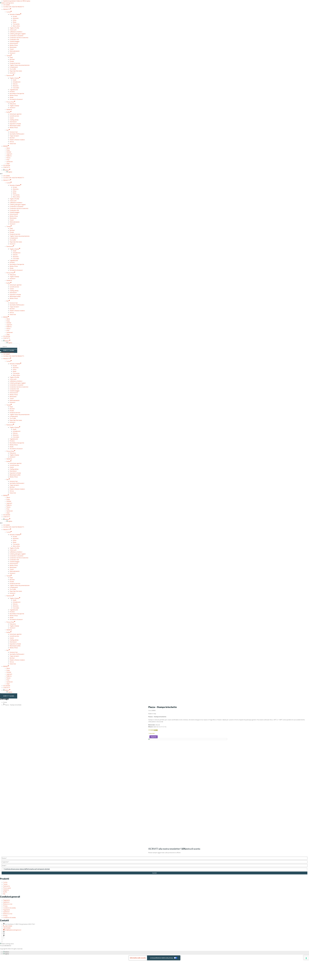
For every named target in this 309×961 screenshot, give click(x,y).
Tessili (12, 49)
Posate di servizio (15, 63)
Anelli (14, 80)
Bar (7, 130)
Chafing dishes (14, 120)
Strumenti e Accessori (16, 99)
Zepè (7, 163)
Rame (14, 22)
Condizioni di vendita (9, 908)
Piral (7, 160)
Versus (12, 142)
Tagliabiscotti (14, 90)
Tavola (8, 55)
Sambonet (9, 161)
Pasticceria (9, 75)
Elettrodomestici (14, 51)
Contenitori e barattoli (16, 36)
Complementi (14, 67)
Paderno (9, 156)
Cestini (12, 118)
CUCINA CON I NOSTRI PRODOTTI (13, 7)
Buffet (8, 112)
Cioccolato (16, 88)
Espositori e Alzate (15, 124)
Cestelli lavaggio (14, 41)
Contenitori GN (14, 39)
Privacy (5, 906)
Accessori (12, 53)
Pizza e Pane (10, 102)
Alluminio (16, 18)
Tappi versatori (14, 136)
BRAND (5, 146)
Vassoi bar (13, 143)
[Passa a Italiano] (6, 952)
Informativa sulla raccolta (138, 958)
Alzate (11, 97)
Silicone (15, 84)
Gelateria (9, 109)
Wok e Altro (16, 26)
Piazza (8, 158)
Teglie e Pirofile (14, 28)
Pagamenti (6, 900)
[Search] (17, 346)
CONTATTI (6, 167)
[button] (154, 174)
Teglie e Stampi (14, 78)
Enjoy (8, 150)
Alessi (8, 148)
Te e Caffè (13, 69)
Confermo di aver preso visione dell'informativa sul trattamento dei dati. (27, 869)
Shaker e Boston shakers (17, 140)
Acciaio (15, 16)
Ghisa (14, 20)
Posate (12, 61)
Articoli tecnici (14, 43)
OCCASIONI (6, 165)
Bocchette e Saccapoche (17, 93)
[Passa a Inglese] (9, 172)
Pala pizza (13, 104)
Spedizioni (6, 902)
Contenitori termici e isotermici (19, 37)
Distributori (13, 122)
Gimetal (8, 152)
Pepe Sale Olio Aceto (16, 71)
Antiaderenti (16, 82)
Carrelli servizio (14, 116)
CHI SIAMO (6, 5)
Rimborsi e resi (7, 904)
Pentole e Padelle (15, 14)
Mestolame (13, 47)
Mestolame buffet (15, 126)
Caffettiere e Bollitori (16, 32)
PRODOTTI (6, 9)
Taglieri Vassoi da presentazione (19, 65)
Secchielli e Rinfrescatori (17, 134)
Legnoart (9, 154)
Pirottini (12, 91)
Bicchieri (12, 59)
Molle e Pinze (14, 45)
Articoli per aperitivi (15, 114)
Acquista (153, 737)
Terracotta (16, 24)
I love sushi (13, 30)
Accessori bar (14, 132)
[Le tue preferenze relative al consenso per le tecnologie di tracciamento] (306, 958)
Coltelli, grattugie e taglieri (18, 34)
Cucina (8, 12)
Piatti (11, 57)
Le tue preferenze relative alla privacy (161, 958)
